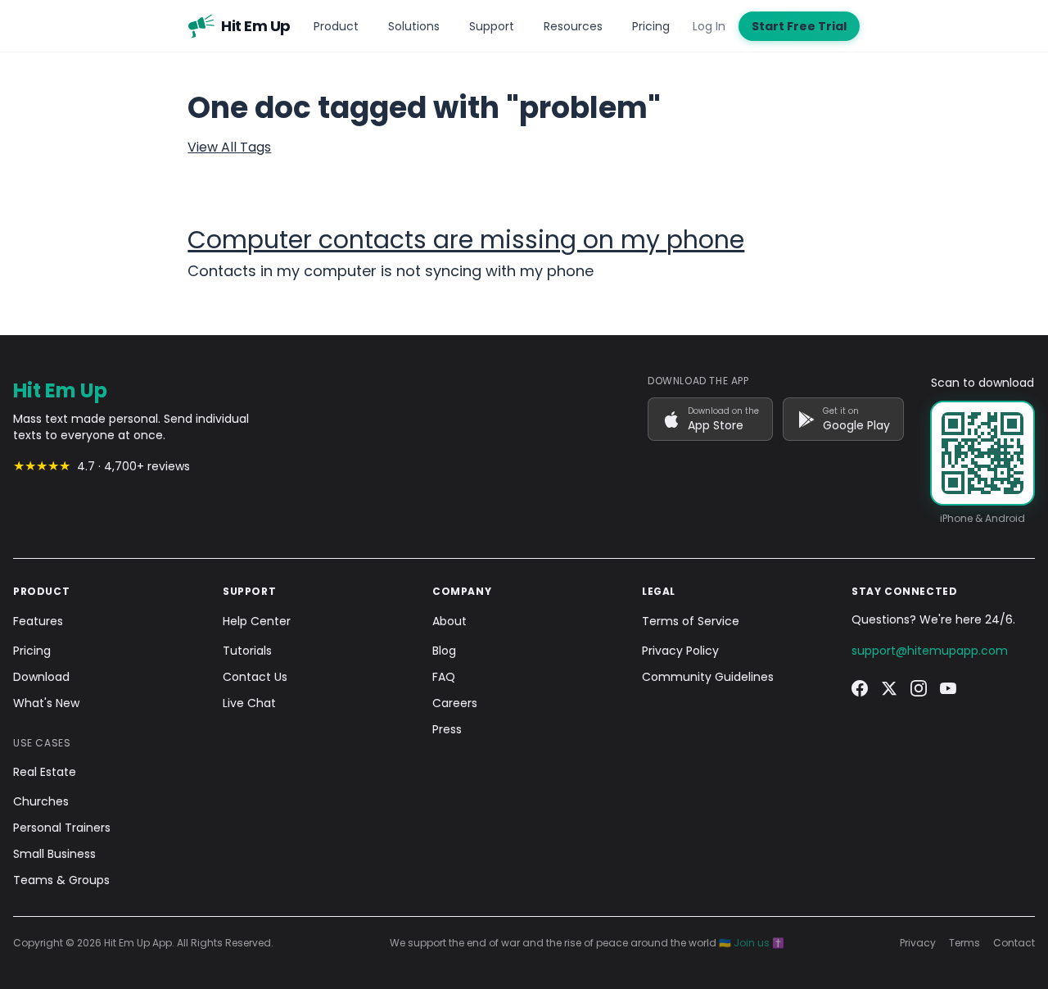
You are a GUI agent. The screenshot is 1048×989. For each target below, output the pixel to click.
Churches (41, 801)
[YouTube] (948, 688)
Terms (964, 943)
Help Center (257, 621)
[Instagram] (918, 688)
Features (38, 621)
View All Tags (229, 147)
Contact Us (255, 677)
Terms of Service (690, 621)
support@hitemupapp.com (930, 650)
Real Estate (44, 772)
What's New (46, 703)
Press (447, 729)
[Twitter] (889, 688)
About (449, 621)
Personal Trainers (62, 827)
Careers (454, 703)
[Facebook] (860, 688)
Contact (1014, 943)
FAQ (443, 677)
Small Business (54, 854)
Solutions (414, 26)
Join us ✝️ (759, 943)
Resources (573, 26)
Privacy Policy (680, 650)
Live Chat (249, 703)
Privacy (918, 943)
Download (41, 677)
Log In (709, 26)
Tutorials (247, 650)
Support (491, 26)
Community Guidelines (708, 677)
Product (336, 26)
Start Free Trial (799, 26)
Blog (444, 650)
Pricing (651, 26)
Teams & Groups (61, 880)
